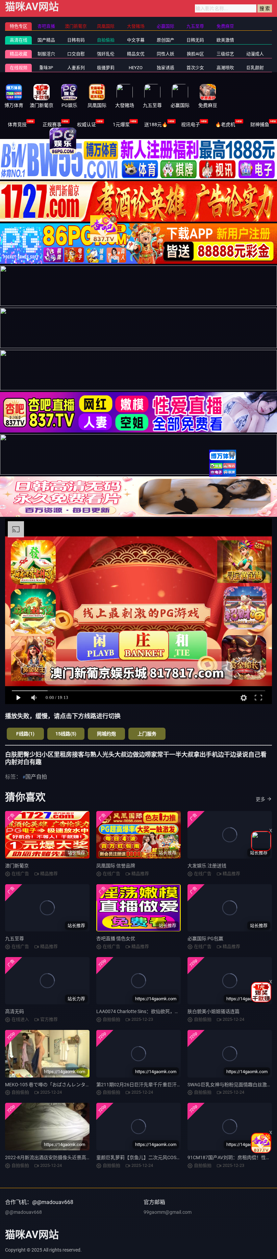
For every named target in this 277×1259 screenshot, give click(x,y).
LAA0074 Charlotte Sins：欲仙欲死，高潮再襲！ (147, 1011)
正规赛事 (52, 124)
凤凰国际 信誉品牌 (115, 865)
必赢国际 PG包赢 (205, 938)
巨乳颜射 (255, 67)
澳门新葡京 (17, 865)
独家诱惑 (165, 67)
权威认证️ (86, 124)
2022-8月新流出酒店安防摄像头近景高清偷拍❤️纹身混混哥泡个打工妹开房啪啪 (88, 1157)
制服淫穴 (46, 53)
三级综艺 (225, 53)
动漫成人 (255, 53)
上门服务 (146, 733)
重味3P (46, 67)
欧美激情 (225, 40)
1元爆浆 (121, 124)
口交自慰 (76, 53)
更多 (260, 799)
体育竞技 (17, 124)
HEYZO (136, 67)
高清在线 (18, 40)
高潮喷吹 (225, 67)
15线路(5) (65, 733)
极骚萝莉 (106, 67)
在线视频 (18, 67)
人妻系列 (76, 67)
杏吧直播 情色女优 (115, 938)
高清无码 (14, 1011)
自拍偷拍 (106, 40)
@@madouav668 (23, 1212)
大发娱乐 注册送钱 (206, 865)
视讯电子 (190, 124)
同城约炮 (106, 733)
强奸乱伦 (106, 53)
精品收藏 (18, 53)
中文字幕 (136, 40)
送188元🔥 (156, 124)
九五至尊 (14, 938)
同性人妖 (165, 53)
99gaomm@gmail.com (168, 1212)
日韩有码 (76, 40)
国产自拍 (36, 777)
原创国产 (165, 40)
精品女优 (136, 53)
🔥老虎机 (225, 124)
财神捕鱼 (259, 124)
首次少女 (195, 67)
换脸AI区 (195, 53)
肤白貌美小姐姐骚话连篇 (213, 1011)
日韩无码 (195, 40)
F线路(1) (25, 733)
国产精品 (46, 40)
